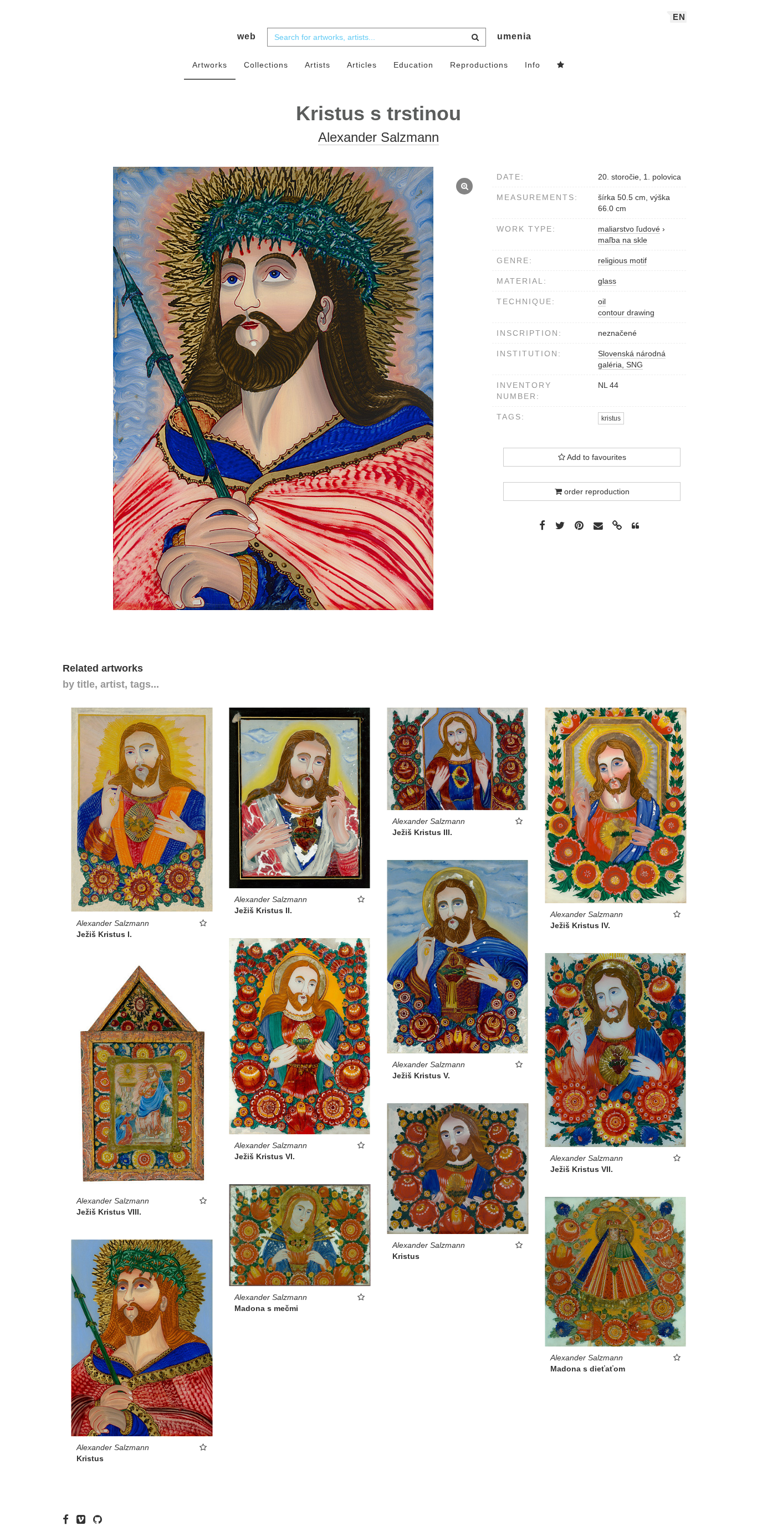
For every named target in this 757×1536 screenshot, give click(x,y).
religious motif (622, 260)
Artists (317, 64)
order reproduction (596, 491)
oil (602, 301)
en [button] (679, 17)
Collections (266, 64)
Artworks (209, 64)
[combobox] (376, 37)
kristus (611, 418)
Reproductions (479, 64)
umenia (514, 36)
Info (532, 64)
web (246, 36)
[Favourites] (561, 65)
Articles (362, 64)
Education (413, 64)
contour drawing (626, 312)
